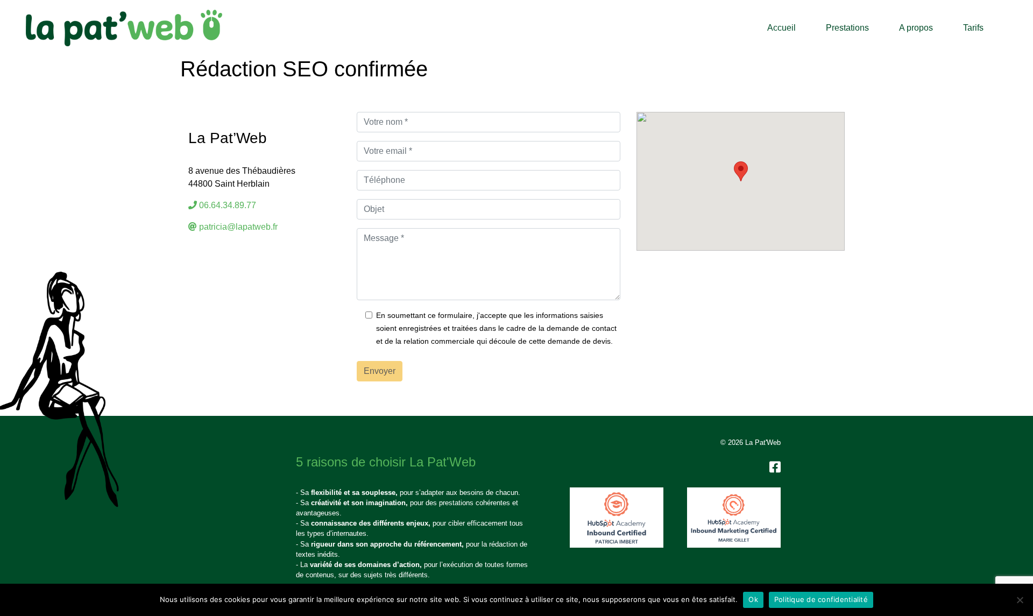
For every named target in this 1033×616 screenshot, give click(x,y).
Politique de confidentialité (821, 599)
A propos (916, 27)
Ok (753, 599)
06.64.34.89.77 (227, 205)
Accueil (781, 27)
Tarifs (973, 27)
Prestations (847, 27)
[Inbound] (616, 517)
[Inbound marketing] (734, 517)
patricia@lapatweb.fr (238, 226)
